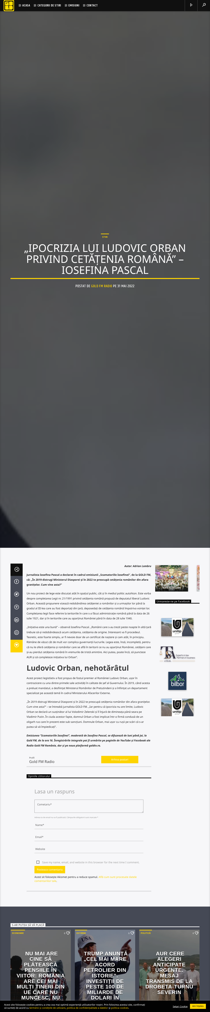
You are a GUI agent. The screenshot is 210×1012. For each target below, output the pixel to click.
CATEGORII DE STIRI (49, 5)
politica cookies (119, 1007)
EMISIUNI (73, 5)
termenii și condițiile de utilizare (47, 1007)
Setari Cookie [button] (180, 1006)
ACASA (26, 5)
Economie (18, 977)
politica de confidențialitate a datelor (87, 1007)
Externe (81, 977)
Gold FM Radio (101, 306)
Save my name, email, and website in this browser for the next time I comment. (90, 906)
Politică (146, 977)
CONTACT (92, 5)
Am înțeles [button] (198, 1006)
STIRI (105, 257)
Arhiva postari (119, 804)
